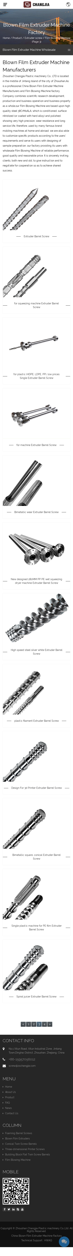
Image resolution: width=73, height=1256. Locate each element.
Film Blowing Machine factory (42, 91)
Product (17, 38)
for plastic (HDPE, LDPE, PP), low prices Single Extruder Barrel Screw (36, 376)
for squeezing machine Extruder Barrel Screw (36, 305)
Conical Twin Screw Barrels (21, 1143)
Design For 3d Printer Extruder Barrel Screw (36, 787)
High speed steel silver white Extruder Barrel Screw (36, 652)
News (8, 1108)
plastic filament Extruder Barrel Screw (36, 720)
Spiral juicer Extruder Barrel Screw (36, 996)
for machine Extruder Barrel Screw (36, 445)
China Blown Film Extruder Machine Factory (36, 1235)
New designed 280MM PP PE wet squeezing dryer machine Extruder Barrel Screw (36, 581)
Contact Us (11, 1113)
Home (6, 38)
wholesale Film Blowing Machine (21, 150)
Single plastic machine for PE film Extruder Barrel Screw (37, 927)
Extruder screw (33, 38)
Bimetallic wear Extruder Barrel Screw (36, 512)
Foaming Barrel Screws (18, 1133)
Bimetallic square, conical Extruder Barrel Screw (36, 857)
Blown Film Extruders (17, 1138)
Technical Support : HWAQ (36, 1240)
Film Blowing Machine (17, 1159)
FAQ (7, 1102)
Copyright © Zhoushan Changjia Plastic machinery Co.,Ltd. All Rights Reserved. (37, 1230)
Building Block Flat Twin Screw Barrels (27, 1154)
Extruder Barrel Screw (36, 236)
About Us (10, 1092)
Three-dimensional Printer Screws (25, 1149)
